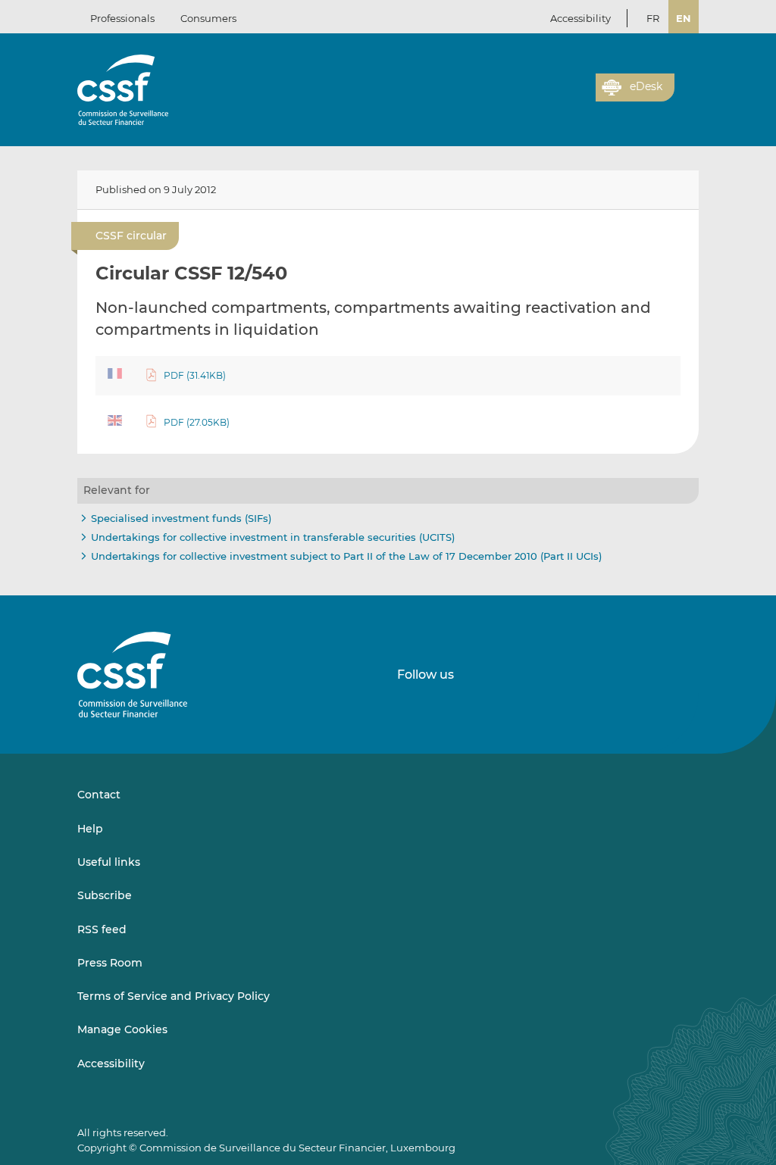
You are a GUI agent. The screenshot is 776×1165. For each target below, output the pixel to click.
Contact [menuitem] (98, 794)
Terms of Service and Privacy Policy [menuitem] (173, 996)
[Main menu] (686, 84)
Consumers (208, 18)
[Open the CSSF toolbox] (579, 96)
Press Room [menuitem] (109, 963)
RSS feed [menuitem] (102, 929)
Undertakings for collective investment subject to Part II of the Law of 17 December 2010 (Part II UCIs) (346, 556)
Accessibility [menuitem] (111, 1063)
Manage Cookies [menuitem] (122, 1029)
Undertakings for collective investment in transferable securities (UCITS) (273, 537)
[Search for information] (561, 96)
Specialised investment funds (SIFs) (181, 518)
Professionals (122, 18)
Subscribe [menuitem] (104, 895)
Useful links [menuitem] (108, 862)
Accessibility (580, 18)
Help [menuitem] (90, 828)
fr (652, 18)
